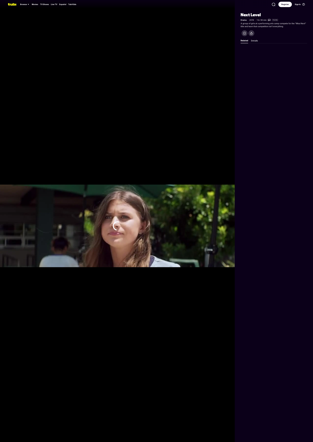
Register (285, 4)
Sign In (298, 4)
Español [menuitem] (62, 4)
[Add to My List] (244, 33)
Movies (35, 4)
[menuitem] (25, 4)
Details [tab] (254, 40)
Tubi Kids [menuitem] (72, 4)
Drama (244, 20)
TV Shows (44, 4)
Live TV (54, 4)
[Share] (251, 33)
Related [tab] (244, 40)
